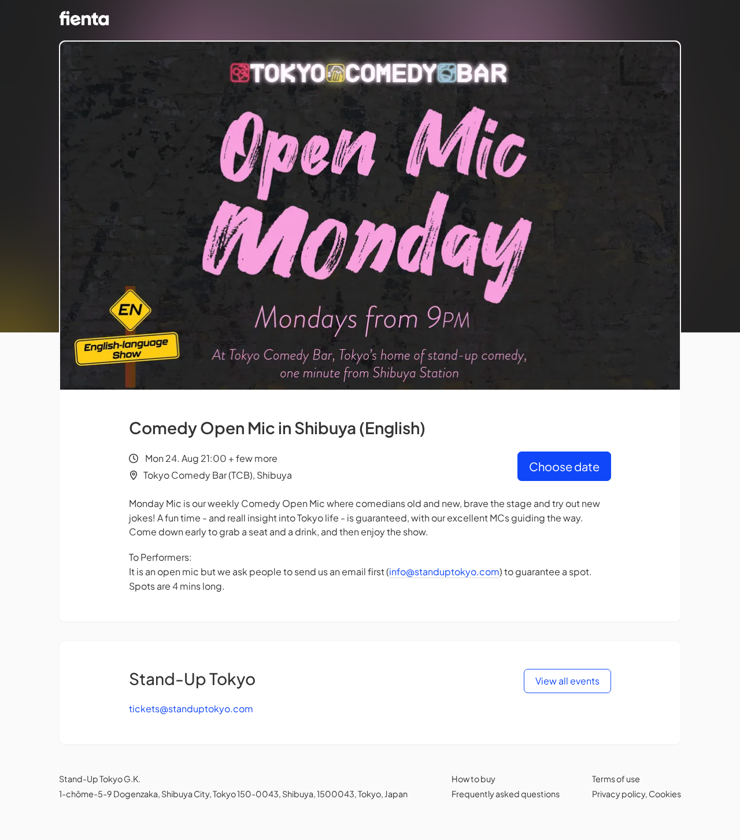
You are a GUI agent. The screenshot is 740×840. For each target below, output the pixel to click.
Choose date (564, 466)
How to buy (473, 779)
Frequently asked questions (506, 794)
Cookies (665, 794)
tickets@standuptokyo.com (191, 708)
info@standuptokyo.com (444, 571)
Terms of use (616, 779)
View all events (567, 681)
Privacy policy (618, 794)
